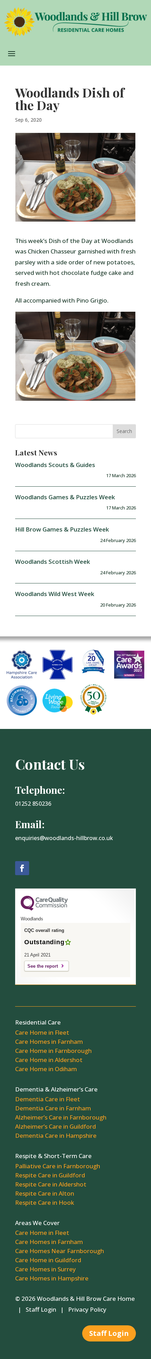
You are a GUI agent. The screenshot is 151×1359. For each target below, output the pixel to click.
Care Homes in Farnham (49, 1041)
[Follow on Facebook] (22, 868)
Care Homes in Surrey (45, 1269)
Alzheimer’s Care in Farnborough (60, 1117)
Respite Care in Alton (44, 1193)
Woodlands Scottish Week (52, 561)
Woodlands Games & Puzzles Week (65, 497)
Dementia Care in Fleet (47, 1099)
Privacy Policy (87, 1309)
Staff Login (41, 1309)
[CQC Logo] (44, 909)
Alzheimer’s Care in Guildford (55, 1126)
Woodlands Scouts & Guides (55, 465)
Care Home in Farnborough (53, 1051)
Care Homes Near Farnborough (59, 1251)
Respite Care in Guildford (50, 1175)
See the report (42, 966)
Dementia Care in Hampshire (56, 1135)
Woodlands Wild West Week (54, 594)
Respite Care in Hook (44, 1202)
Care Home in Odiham (46, 1069)
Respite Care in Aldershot (50, 1184)
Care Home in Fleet (42, 1032)
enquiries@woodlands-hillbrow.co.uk (64, 838)
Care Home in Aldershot (49, 1060)
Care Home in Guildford (48, 1260)
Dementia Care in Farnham (53, 1108)
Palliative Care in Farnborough (57, 1166)
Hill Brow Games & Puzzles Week (62, 529)
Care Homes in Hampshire (51, 1278)
